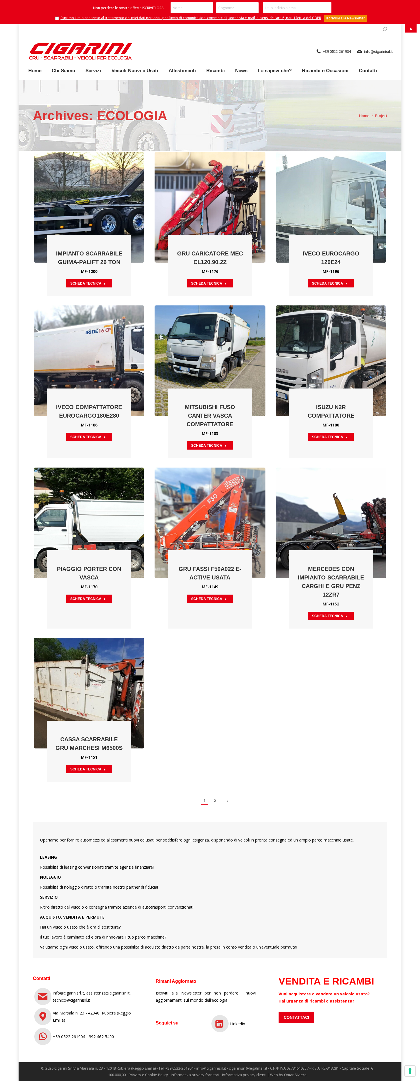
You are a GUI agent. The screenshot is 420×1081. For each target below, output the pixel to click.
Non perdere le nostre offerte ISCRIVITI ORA (128, 7)
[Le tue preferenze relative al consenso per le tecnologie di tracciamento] (410, 1071)
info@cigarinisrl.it (211, 1068)
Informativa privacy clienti (244, 1074)
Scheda (73, 193)
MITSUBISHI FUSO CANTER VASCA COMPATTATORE (210, 415)
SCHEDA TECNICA (85, 283)
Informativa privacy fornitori (195, 1074)
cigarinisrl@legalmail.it (248, 1068)
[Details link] (104, 193)
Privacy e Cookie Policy (148, 1074)
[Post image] (89, 207)
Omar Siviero (295, 1074)
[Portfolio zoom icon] (89, 193)
